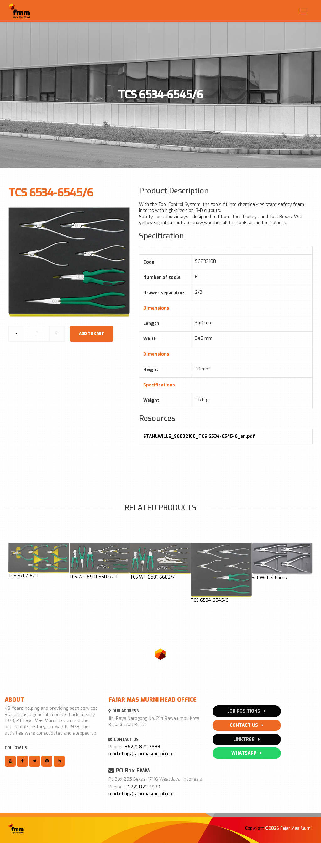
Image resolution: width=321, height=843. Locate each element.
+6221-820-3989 (142, 747)
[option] (38, 560)
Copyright (254, 828)
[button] (12, 578)
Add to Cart (91, 333)
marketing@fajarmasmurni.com (141, 754)
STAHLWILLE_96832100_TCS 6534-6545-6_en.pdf (199, 436)
